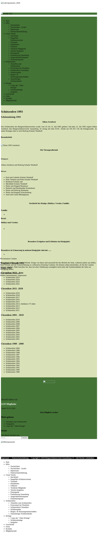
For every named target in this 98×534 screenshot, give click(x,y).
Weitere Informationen (8, 275)
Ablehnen (16, 273)
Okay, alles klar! (6, 273)
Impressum (22, 275)
